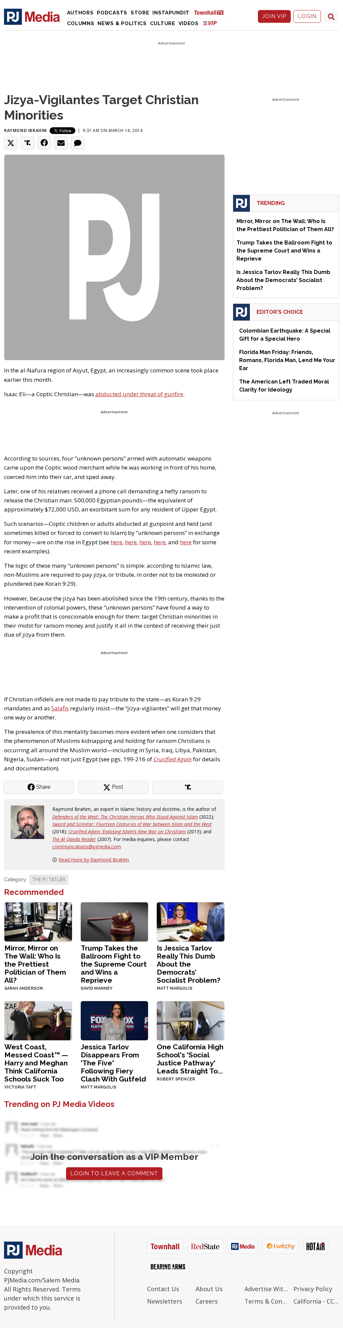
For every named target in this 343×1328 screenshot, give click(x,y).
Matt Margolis (174, 988)
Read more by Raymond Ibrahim (94, 859)
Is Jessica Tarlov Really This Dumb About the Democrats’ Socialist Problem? (188, 964)
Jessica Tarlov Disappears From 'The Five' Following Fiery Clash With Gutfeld (113, 1063)
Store (140, 13)
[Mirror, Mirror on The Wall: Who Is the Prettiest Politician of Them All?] (38, 921)
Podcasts (112, 13)
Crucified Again (172, 759)
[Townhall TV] (211, 12)
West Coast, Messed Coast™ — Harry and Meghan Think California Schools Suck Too (36, 1063)
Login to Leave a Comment (114, 1173)
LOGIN (307, 16)
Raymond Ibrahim (25, 130)
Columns (80, 23)
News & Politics (122, 23)
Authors (80, 13)
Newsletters (164, 1301)
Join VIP (274, 16)
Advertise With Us (267, 1289)
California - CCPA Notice (316, 1301)
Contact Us (163, 1289)
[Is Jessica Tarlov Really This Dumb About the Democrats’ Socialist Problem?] (190, 921)
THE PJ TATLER (48, 879)
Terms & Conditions (267, 1301)
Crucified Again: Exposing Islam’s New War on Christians (127, 831)
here (116, 542)
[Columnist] (30, 822)
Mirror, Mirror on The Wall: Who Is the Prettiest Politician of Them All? (35, 964)
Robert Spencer (176, 1079)
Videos (189, 23)
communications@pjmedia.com (86, 846)
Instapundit (171, 13)
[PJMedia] (32, 16)
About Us (209, 1289)
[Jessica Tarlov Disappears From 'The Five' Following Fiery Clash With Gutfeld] (114, 1020)
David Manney (97, 988)
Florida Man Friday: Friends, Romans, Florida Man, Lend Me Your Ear (287, 360)
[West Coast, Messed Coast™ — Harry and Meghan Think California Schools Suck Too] (38, 1020)
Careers (207, 1301)
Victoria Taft (20, 1087)
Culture (162, 23)
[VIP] (210, 22)
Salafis (60, 708)
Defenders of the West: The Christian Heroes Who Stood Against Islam (125, 817)
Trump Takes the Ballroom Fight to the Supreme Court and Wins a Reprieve (114, 964)
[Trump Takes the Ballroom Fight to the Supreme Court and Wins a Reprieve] (114, 921)
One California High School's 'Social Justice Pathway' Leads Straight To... (190, 1059)
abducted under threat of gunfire (139, 394)
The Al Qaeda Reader (74, 839)
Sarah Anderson (23, 988)
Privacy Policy (312, 1289)
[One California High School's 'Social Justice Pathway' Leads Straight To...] (190, 1020)
